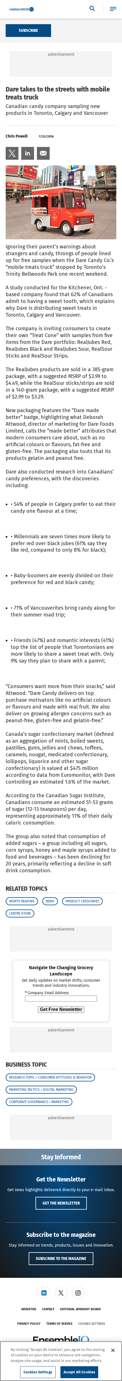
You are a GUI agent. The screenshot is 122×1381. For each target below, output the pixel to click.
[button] (113, 9)
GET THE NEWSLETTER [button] (61, 1203)
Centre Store (20, 913)
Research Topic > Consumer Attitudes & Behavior (50, 1077)
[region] (61, 1361)
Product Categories (82, 901)
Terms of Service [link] (59, 1324)
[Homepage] (21, 9)
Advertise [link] (28, 1309)
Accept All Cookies (79, 1372)
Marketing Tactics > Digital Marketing (41, 1090)
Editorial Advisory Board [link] (80, 1309)
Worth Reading (22, 901)
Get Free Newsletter (61, 1009)
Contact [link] (48, 1309)
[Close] (113, 1350)
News (50, 901)
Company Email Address (47, 993)
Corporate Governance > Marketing (39, 1102)
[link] (12, 153)
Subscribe (28, 30)
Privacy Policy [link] (29, 1324)
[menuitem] (12, 153)
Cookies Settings (91, 1323)
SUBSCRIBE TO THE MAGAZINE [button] (61, 1258)
